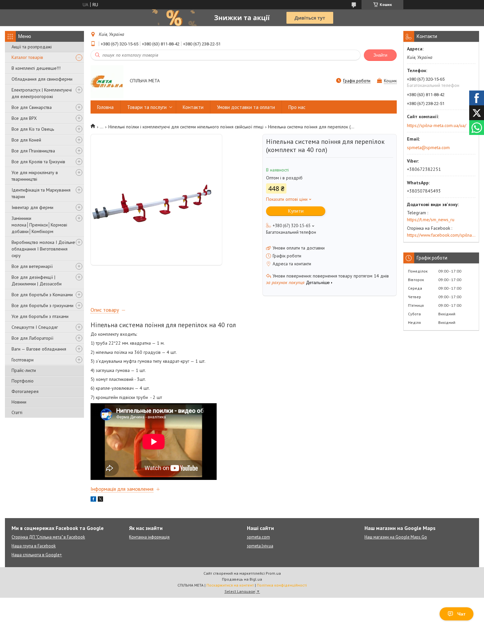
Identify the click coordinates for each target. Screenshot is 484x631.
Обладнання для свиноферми (42, 79)
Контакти (193, 107)
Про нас (297, 107)
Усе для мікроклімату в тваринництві (35, 176)
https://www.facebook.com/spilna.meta (441, 235)
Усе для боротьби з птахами (40, 316)
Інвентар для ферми (32, 207)
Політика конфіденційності (282, 585)
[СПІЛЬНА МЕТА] (107, 81)
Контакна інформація (149, 537)
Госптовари (23, 360)
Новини (19, 402)
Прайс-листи (24, 370)
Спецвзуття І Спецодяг (35, 327)
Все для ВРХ (24, 118)
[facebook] (93, 500)
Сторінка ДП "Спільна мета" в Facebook (48, 537)
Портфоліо (23, 381)
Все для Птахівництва (33, 151)
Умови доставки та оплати (246, 107)
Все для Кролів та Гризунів (38, 162)
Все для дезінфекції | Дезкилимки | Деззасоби (37, 280)
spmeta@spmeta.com (428, 147)
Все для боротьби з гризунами (42, 305)
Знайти (380, 55)
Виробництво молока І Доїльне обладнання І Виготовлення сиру (43, 248)
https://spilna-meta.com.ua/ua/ (436, 125)
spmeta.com (258, 537)
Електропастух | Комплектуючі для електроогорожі (42, 93)
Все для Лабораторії (32, 338)
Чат (461, 614)
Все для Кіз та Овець (33, 129)
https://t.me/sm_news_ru (430, 220)
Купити (296, 211)
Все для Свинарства (32, 107)
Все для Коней (26, 140)
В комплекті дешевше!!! (36, 68)
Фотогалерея (25, 391)
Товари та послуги (147, 107)
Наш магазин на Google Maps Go (395, 537)
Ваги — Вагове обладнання (39, 349)
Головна (105, 107)
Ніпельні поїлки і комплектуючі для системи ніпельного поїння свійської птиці (185, 127)
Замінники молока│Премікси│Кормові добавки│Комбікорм (39, 224)
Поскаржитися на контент (230, 585)
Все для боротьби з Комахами (42, 295)
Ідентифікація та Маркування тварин (41, 193)
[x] (100, 500)
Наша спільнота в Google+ (37, 555)
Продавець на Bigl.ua (242, 579)
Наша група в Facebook (34, 546)
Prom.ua (273, 573)
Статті (17, 412)
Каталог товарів (27, 57)
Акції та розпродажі (32, 47)
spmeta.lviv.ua (260, 546)
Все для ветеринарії (32, 266)
